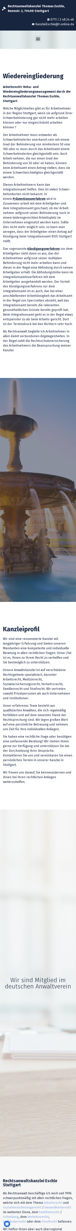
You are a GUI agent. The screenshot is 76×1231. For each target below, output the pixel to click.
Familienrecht (49, 1212)
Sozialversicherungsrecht (22, 1207)
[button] (38, 38)
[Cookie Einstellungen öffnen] (7, 1226)
